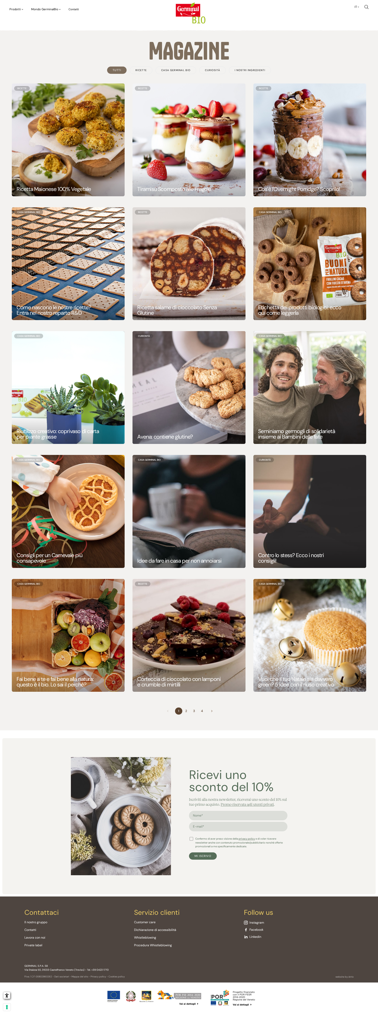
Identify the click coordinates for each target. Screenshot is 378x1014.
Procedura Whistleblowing (153, 945)
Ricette (141, 70)
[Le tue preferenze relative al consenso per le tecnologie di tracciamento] (7, 1007)
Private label (33, 945)
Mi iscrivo (203, 856)
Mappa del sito (79, 976)
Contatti (74, 9)
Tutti (117, 70)
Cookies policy (116, 976)
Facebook (256, 930)
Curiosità (212, 70)
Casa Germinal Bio (175, 70)
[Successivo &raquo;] (212, 711)
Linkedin (255, 937)
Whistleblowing (145, 937)
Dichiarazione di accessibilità (155, 930)
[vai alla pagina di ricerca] (366, 7)
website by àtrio (344, 976)
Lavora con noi (34, 937)
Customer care (145, 922)
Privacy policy (98, 976)
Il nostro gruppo (35, 922)
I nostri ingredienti (250, 70)
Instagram (256, 922)
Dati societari (61, 976)
